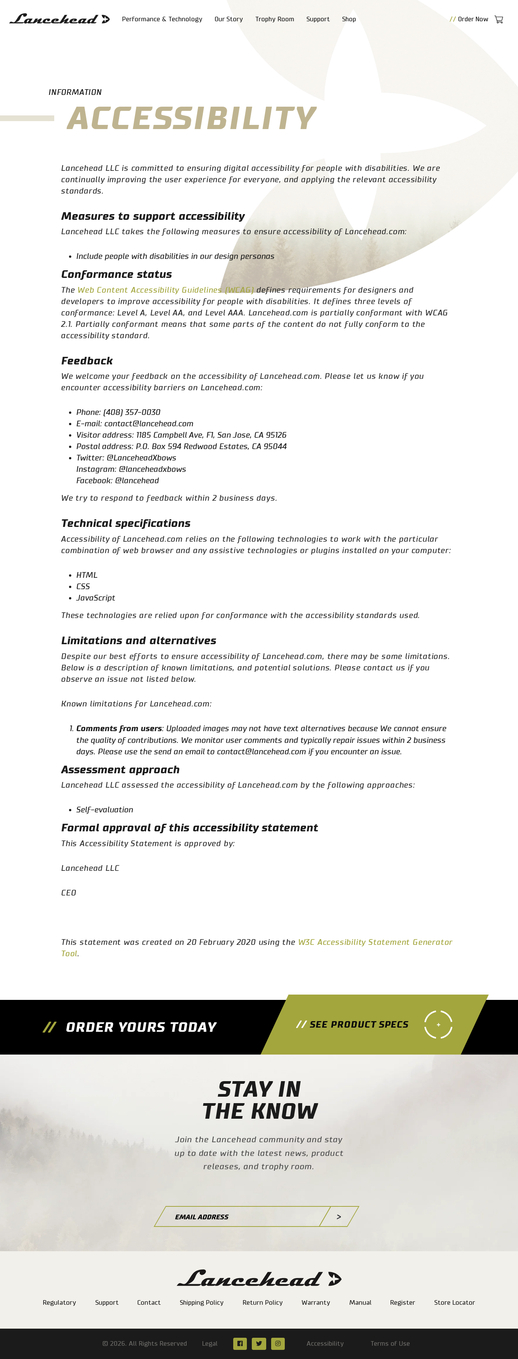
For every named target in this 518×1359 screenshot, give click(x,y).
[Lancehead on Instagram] (277, 1344)
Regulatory (59, 1302)
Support (318, 19)
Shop (349, 19)
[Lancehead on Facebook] (239, 1344)
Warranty (315, 1302)
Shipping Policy (202, 1302)
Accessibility (325, 1343)
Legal (210, 1343)
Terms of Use (390, 1343)
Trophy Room (274, 19)
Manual (360, 1302)
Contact (149, 1302)
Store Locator (454, 1302)
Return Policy (263, 1302)
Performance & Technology (162, 19)
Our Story (229, 19)
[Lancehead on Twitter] (259, 1344)
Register (402, 1302)
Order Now (468, 19)
